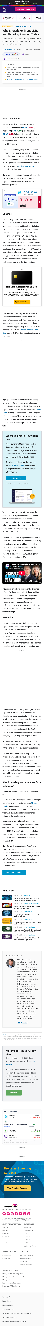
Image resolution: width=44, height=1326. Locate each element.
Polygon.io (26, 1220)
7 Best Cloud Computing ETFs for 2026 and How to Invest (26, 915)
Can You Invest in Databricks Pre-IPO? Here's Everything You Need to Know (26, 899)
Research (5, 1233)
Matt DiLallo (27, 895)
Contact (5, 1240)
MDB (14, 131)
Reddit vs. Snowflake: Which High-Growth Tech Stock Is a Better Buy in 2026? (27, 931)
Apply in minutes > (22, 302)
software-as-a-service (27, 166)
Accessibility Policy (8, 1309)
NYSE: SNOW (30, 192)
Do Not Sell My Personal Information (14, 1321)
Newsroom (6, 1237)
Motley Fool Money (30, 1246)
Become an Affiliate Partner (11, 1286)
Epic (25, 1233)
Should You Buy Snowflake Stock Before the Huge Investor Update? (27, 907)
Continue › (14, 1093)
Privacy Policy (6, 1301)
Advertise (5, 1243)
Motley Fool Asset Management (12, 1274)
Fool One (27, 1243)
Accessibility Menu (22, 1)
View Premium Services (17, 1188)
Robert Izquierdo (29, 927)
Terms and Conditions (9, 1317)
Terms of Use (6, 1297)
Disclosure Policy (7, 1305)
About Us (5, 1227)
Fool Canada (6, 1258)
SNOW (24, 127)
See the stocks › (16, 478)
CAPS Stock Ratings (26, 1255)
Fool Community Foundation (11, 1283)
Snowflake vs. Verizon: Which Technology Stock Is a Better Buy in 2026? (27, 939)
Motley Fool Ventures (9, 1280)
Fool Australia (6, 1255)
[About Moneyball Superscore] (16, 200)
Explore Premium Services (23, 26)
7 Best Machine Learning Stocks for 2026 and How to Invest (27, 923)
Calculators (23, 1261)
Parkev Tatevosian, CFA (31, 903)
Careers (5, 1230)
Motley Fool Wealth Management (13, 1277)
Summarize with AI (12, 59)
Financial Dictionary (26, 1264)
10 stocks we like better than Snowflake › (22, 79)
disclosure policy (21, 1040)
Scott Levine (28, 911)
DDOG (5, 134)
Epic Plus (27, 1237)
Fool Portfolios (28, 1240)
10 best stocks (18, 465)
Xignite (18, 1220)
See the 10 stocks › (14, 872)
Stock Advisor (28, 1230)
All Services (27, 1227)
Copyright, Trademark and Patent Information (17, 1313)
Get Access (7, 1126)
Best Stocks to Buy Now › (25, 9)
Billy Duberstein (10, 49)
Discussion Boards (26, 1258)
